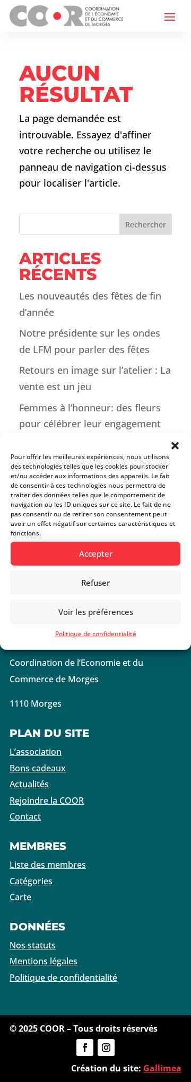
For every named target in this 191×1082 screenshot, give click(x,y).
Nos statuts (33, 945)
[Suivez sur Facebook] (84, 1047)
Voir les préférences (95, 611)
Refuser (95, 582)
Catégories (31, 881)
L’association (36, 752)
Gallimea (162, 1068)
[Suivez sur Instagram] (106, 1047)
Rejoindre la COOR (47, 800)
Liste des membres (48, 864)
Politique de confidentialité (95, 633)
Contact (25, 816)
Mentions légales (43, 961)
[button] (175, 445)
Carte (20, 897)
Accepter (95, 553)
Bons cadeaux (38, 768)
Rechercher (145, 224)
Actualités (29, 784)
